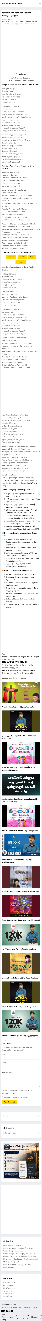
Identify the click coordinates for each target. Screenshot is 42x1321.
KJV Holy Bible (9, 1283)
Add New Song (4, 1317)
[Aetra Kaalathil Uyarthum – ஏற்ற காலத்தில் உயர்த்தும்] (21, 905)
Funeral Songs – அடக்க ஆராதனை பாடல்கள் (19, 1254)
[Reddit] (26, 662)
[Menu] (40, 4)
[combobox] (19, 1116)
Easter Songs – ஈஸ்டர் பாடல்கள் (14, 1251)
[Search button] (36, 1116)
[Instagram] (7, 1311)
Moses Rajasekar (9, 657)
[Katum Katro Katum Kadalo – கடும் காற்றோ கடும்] (21, 816)
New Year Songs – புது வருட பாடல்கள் (17, 1264)
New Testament (9, 1288)
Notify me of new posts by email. (15, 1097)
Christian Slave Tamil (11, 3)
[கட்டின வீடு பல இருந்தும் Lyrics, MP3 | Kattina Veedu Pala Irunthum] (21, 753)
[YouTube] (12, 1311)
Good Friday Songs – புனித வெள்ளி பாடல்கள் (19, 1256)
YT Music (21, 262)
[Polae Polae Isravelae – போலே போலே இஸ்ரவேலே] (21, 992)
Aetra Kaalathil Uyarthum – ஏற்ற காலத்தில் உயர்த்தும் (21, 920)
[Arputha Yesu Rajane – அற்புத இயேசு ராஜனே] (21, 692)
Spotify (22, 257)
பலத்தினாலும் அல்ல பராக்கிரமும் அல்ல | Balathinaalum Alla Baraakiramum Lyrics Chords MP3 (21, 542)
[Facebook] (3, 662)
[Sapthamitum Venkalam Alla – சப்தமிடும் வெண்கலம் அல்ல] (21, 845)
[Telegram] (18, 662)
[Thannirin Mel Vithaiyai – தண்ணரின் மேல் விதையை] (21, 877)
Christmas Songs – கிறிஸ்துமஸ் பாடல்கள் (18, 1248)
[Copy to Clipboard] (16, 662)
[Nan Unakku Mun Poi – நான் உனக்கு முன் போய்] (21, 934)
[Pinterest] (8, 662)
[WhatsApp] (10, 662)
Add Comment (7, 1073)
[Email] (13, 662)
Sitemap (34, 1317)
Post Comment (9, 1102)
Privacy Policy (26, 1317)
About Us (18, 1317)
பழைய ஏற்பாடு (8, 1293)
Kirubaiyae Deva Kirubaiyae (27, 657)
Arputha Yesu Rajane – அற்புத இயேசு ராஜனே (18, 707)
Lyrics (16, 24)
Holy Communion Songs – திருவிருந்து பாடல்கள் (20, 1259)
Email (4, 1062)
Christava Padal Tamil (10, 480)
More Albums (8, 1267)
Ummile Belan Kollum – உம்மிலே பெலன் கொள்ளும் (20, 978)
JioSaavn (11, 257)
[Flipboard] (23, 662)
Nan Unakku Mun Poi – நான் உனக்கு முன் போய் (19, 949)
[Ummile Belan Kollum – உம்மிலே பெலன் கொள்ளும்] (21, 963)
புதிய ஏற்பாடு (7, 1296)
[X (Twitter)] (5, 662)
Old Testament (9, 1285)
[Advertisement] (21, 50)
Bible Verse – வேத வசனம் (12, 1245)
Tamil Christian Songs (26, 24)
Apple (32, 257)
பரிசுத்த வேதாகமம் (9, 1291)
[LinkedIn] (21, 662)
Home (11, 1317)
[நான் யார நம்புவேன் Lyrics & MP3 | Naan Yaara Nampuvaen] (21, 721)
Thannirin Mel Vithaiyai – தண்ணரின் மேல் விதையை (21, 891)
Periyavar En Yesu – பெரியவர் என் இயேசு (21, 574)
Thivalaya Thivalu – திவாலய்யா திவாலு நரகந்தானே (20, 1036)
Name (5, 1054)
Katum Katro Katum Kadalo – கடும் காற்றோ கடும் (20, 831)
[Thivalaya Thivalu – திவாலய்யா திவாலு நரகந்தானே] (21, 1021)
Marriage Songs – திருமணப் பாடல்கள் (16, 1262)
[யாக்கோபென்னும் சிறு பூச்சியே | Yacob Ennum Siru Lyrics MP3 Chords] (21, 784)
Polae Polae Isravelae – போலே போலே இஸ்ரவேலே (19, 1007)
